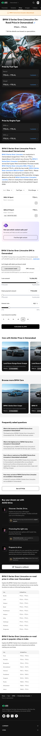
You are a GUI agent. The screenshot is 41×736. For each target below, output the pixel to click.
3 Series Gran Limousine (23, 696)
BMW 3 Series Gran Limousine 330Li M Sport (17, 166)
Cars (8, 696)
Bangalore (6, 663)
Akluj (4, 618)
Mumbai (5, 659)
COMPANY (5, 726)
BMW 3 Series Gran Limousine (12, 154)
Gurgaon (5, 678)
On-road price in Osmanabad (11, 366)
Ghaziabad (6, 685)
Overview (5, 8)
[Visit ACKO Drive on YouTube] (3, 715)
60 (23, 319)
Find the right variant (20, 237)
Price (20, 8)
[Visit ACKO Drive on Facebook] (16, 715)
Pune (4, 656)
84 (28, 319)
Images (27, 8)
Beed (4, 607)
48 (18, 319)
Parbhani (5, 625)
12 (3, 319)
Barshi (4, 595)
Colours (35, 8)
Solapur (5, 603)
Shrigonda (6, 629)
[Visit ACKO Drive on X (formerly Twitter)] (12, 715)
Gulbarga (5, 622)
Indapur (5, 614)
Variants (13, 8)
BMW (13, 696)
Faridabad (6, 674)
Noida (5, 682)
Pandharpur (6, 610)
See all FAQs (20, 488)
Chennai (5, 670)
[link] (15, 351)
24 (8, 319)
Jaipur (5, 689)
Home (3, 696)
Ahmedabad (6, 667)
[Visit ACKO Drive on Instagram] (8, 715)
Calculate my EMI (20, 327)
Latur (4, 599)
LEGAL (4, 730)
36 (13, 319)
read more (36, 259)
